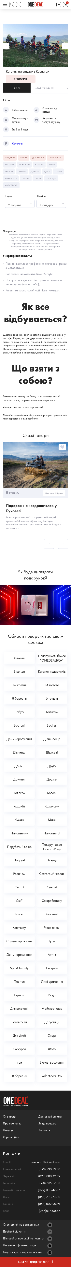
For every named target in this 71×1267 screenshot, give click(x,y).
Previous (6, 46)
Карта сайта (11, 1137)
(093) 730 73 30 (49, 1169)
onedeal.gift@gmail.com (45, 1162)
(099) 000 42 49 (49, 1176)
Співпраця (9, 1116)
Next (65, 46)
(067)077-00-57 (49, 1211)
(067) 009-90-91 (49, 1204)
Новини (8, 1130)
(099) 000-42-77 (49, 1190)
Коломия (17, 143)
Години (8, 196)
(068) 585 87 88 (49, 1183)
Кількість (41, 196)
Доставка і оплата (50, 1116)
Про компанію (12, 1123)
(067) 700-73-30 (49, 1197)
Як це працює (47, 1123)
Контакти (44, 1130)
